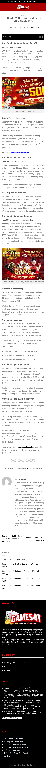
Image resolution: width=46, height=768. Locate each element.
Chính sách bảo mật (12, 750)
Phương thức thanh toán (13, 742)
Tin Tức (23, 15)
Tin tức (7, 666)
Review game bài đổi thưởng (15, 663)
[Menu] (3, 7)
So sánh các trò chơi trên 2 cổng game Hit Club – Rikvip (21, 586)
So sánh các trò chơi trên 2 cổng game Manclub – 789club (21, 572)
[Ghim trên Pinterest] (29, 460)
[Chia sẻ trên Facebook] (17, 460)
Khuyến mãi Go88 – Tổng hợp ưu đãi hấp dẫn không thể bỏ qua (12, 539)
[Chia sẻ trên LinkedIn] (33, 460)
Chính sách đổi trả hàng (13, 739)
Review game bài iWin (20, 152)
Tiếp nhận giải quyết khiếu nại (16, 753)
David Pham (35, 27)
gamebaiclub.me (16, 630)
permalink (23, 471)
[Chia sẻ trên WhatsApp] (13, 460)
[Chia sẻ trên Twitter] (21, 460)
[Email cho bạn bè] (25, 460)
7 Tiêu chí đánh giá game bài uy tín (15, 560)
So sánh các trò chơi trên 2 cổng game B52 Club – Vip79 (21, 579)
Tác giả (7, 670)
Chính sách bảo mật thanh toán (16, 747)
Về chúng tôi (9, 756)
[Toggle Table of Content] (39, 37)
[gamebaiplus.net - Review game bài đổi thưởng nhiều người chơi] (23, 7)
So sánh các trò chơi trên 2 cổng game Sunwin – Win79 (21, 565)
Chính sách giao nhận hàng (15, 744)
